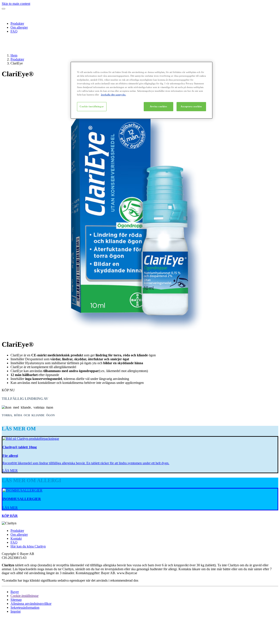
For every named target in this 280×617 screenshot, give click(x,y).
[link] (10, 470)
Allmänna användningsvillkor (30, 603)
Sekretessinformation (24, 607)
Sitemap (16, 599)
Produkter (17, 23)
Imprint (15, 611)
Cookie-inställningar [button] (24, 596)
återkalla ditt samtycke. (113, 94)
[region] (141, 90)
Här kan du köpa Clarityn (28, 546)
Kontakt (16, 538)
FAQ (14, 31)
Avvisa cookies (158, 106)
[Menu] (3, 8)
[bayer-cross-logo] (8, 48)
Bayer (14, 592)
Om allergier (19, 27)
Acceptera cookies (191, 106)
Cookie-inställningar (92, 106)
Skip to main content (16, 3)
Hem (13, 55)
